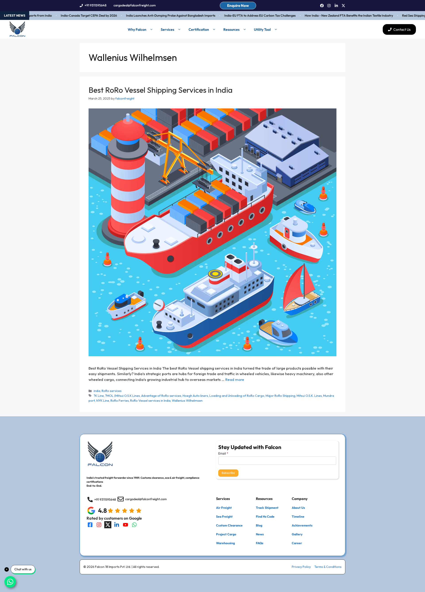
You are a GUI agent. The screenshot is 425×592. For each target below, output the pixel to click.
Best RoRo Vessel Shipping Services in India (161, 90)
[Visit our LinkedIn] (116, 524)
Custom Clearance (229, 525)
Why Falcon (137, 29)
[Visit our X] (107, 524)
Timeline (298, 517)
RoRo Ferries (119, 401)
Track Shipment (267, 508)
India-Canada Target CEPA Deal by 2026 (77, 15)
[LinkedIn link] (336, 6)
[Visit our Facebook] (90, 524)
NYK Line (102, 401)
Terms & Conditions (328, 567)
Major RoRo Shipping (280, 396)
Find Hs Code (265, 517)
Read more (234, 379)
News (260, 534)
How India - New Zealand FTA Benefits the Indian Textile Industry (337, 15)
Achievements (302, 525)
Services (167, 29)
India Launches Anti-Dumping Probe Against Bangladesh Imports (158, 15)
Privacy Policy (301, 567)
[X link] (343, 6)
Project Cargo (226, 534)
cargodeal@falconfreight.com (135, 5)
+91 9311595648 (95, 5)
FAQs (259, 543)
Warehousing (225, 543)
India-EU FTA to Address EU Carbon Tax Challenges (248, 15)
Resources (231, 29)
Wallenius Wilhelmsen (187, 401)
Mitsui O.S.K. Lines (309, 396)
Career (297, 543)
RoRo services (112, 391)
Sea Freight (224, 517)
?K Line (99, 396)
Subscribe (228, 472)
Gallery (297, 534)
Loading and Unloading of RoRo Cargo (236, 396)
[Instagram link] (329, 6)
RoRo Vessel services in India (150, 401)
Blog (259, 525)
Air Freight (224, 508)
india (97, 391)
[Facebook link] (322, 6)
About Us (298, 508)
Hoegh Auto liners (195, 396)
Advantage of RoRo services (161, 396)
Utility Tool (262, 29)
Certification (199, 29)
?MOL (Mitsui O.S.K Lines (122, 396)
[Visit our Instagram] (98, 524)
